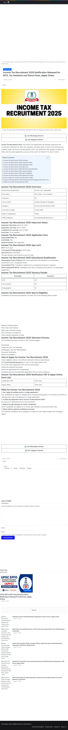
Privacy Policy (49, 727)
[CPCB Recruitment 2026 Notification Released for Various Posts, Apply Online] (6, 621)
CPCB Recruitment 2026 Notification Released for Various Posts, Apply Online (35, 616)
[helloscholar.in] (12, 2)
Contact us (57, 727)
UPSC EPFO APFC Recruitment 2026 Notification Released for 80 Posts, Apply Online (16, 597)
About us (63, 727)
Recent (34, 610)
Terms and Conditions (38, 727)
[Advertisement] (34, 18)
